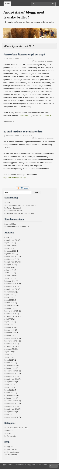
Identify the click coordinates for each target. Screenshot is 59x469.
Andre (17, 59)
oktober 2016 (11, 286)
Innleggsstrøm (11, 449)
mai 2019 (9, 237)
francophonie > (45, 115)
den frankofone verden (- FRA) (17, 428)
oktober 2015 (11, 314)
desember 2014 (12, 338)
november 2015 (12, 311)
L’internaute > (24, 115)
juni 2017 (9, 270)
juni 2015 (9, 322)
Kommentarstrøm (12, 452)
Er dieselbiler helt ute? (14, 211)
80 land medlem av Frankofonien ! (23, 131)
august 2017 (11, 265)
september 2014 (12, 346)
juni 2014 (9, 355)
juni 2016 (9, 295)
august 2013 (11, 382)
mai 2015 (9, 325)
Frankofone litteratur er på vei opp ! (24, 54)
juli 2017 (9, 267)
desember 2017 (12, 256)
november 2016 (12, 284)
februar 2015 (11, 333)
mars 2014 (10, 363)
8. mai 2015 (27, 136)
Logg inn (9, 447)
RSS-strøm (24, 188)
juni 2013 (9, 384)
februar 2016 (11, 305)
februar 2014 (11, 365)
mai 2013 (9, 387)
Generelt (9, 431)
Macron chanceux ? (13, 208)
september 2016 (12, 289)
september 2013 (12, 379)
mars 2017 (10, 278)
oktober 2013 (11, 376)
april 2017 (10, 276)
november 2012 (12, 404)
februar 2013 (11, 395)
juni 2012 (9, 414)
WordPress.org (12, 455)
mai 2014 (9, 357)
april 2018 (10, 246)
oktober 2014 (11, 344)
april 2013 (10, 390)
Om (14, 224)
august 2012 (11, 412)
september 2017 (12, 262)
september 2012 (12, 409)
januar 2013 (11, 398)
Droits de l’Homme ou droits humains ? (20, 213)
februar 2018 (11, 251)
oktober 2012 (11, 406)
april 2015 (10, 327)
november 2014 (12, 341)
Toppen (54, 466)
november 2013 (12, 374)
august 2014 (11, 349)
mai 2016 (9, 297)
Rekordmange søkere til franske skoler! (21, 205)
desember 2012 (12, 401)
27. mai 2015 (28, 59)
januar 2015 (11, 335)
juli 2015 (9, 319)
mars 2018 (10, 248)
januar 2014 (11, 368)
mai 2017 (9, 273)
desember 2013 (12, 371)
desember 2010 (12, 417)
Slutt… (8, 203)
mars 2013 (10, 393)
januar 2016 (11, 308)
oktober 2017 (11, 259)
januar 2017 (11, 281)
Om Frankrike (11, 436)
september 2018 (12, 240)
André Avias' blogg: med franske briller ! (23, 14)
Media (8, 433)
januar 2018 (11, 254)
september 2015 (12, 316)
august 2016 (11, 292)
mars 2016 (10, 303)
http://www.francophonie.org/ (14, 178)
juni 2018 (9, 243)
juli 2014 (9, 352)
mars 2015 (10, 330)
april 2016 (10, 300)
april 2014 (10, 360)
